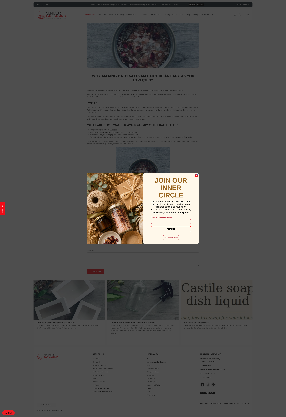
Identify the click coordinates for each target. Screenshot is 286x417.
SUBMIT (171, 229)
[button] (2, 208)
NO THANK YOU (171, 237)
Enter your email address (161, 217)
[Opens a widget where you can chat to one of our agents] (8, 413)
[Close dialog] (196, 175)
